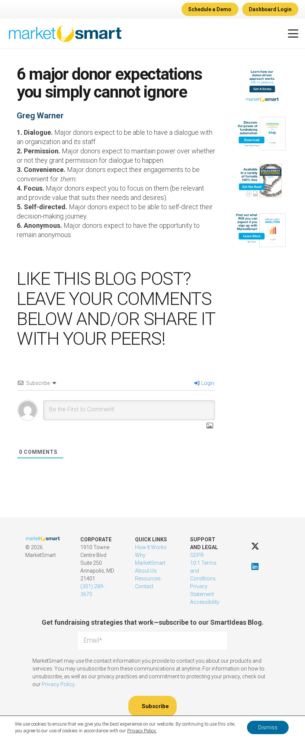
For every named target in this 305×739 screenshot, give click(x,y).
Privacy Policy (58, 684)
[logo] (65, 33)
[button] (293, 33)
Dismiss (267, 727)
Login (207, 383)
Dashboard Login (270, 9)
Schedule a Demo (209, 9)
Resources (148, 579)
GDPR (197, 555)
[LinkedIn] (255, 566)
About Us (146, 571)
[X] (255, 546)
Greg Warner (40, 115)
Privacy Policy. (142, 730)
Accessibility (204, 602)
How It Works (151, 547)
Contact (144, 586)
